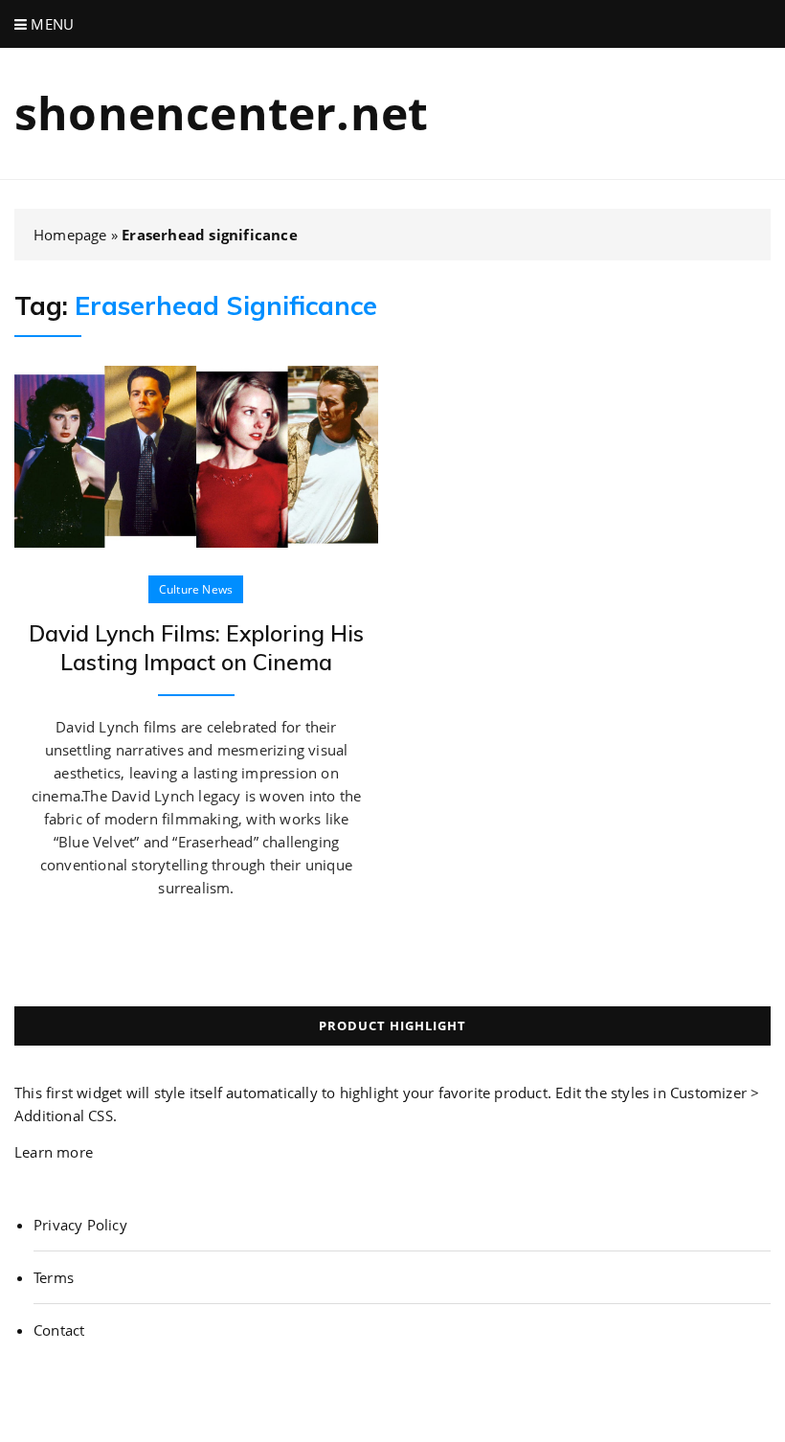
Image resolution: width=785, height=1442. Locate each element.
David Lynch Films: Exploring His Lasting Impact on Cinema (196, 648)
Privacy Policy (80, 1224)
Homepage (70, 234)
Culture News (196, 589)
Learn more (53, 1151)
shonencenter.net (221, 112)
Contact (59, 1330)
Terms (54, 1277)
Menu (50, 24)
